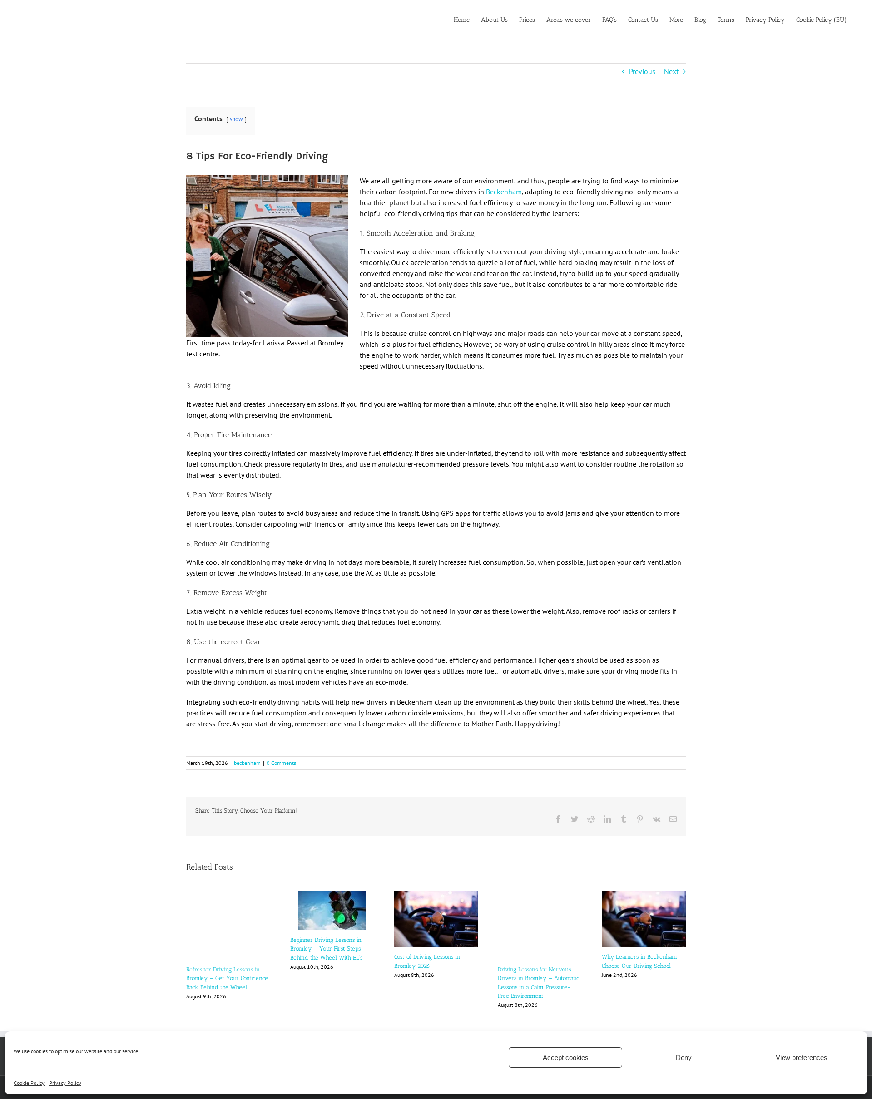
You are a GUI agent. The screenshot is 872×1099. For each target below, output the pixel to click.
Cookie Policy (29, 1082)
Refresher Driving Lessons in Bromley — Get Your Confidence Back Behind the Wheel (227, 978)
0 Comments (281, 762)
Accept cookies (566, 1057)
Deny (684, 1057)
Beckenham (504, 191)
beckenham (247, 762)
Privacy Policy (65, 1082)
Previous (642, 71)
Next (671, 71)
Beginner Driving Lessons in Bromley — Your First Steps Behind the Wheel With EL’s (326, 948)
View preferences (801, 1057)
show (236, 119)
